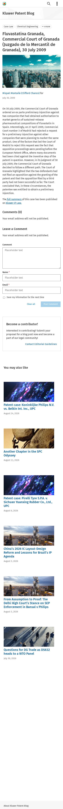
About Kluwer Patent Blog (16, 806)
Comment (7, 244)
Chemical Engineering (27, 26)
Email (5, 285)
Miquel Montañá (11, 93)
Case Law (8, 26)
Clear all (31, 304)
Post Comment (51, 304)
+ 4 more (46, 26)
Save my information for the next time (25, 297)
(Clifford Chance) (30, 93)
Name (6, 272)
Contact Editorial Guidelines (41, 344)
